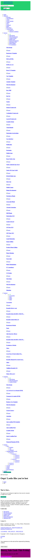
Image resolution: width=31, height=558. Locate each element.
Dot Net (8, 96)
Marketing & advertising (12, 133)
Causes (8, 467)
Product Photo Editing (11, 247)
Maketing (8, 290)
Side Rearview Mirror (11, 333)
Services (5, 33)
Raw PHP (8, 90)
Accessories (12, 295)
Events (7, 468)
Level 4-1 (14, 454)
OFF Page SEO (10, 233)
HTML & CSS (9, 64)
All (10, 34)
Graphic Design (12, 38)
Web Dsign (9, 278)
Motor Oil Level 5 (10, 373)
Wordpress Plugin (10, 196)
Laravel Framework (11, 119)
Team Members (9, 18)
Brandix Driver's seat (11, 308)
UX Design (9, 273)
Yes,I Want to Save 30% (6, 556)
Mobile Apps (12, 39)
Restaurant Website (11, 325)
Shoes (10, 298)
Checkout (11, 450)
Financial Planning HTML (12, 442)
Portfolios (5, 376)
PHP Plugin (9, 213)
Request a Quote (7, 472)
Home (4, 14)
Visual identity (9, 127)
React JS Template (11, 70)
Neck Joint (9, 258)
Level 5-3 (17, 457)
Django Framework (11, 107)
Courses (8, 465)
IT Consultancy (12, 44)
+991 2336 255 (11, 531)
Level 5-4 (17, 460)
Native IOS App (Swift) (12, 170)
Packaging (8, 150)
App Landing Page (11, 427)
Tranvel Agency (10, 410)
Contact (5, 471)
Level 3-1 (11, 452)
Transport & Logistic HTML (13, 396)
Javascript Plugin (10, 201)
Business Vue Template (12, 402)
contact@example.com (6, 527)
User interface (9, 139)
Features (5, 444)
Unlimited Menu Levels (11, 451)
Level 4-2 (14, 459)
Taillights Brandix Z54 (11, 368)
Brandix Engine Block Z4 (12, 319)
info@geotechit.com (8, 3)
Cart (10, 448)
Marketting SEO (13, 42)
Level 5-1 (17, 455)
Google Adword (10, 221)
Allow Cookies (4, 546)
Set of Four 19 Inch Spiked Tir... (14, 353)
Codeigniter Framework (12, 113)
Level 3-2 (11, 463)
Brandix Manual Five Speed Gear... (15, 359)
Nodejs (8, 101)
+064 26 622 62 (19, 531)
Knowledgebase (10, 469)
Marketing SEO (7, 518)
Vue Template (9, 76)
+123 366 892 (4, 531)
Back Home (3, 497)
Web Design (12, 35)
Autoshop (8, 416)
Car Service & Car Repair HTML (14, 390)
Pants (10, 297)
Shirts (10, 299)
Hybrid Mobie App (11, 176)
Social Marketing (10, 238)
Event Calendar (9, 21)
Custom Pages (9, 29)
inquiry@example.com (17, 527)
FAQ (7, 23)
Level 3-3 (11, 464)
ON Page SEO (9, 227)
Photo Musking (10, 253)
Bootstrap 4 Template (11, 53)
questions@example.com (6, 529)
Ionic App (8, 181)
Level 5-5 (17, 461)
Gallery (8, 22)
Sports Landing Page (11, 436)
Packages (8, 17)
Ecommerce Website (11, 345)
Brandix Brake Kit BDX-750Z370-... (15, 313)
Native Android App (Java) (13, 164)
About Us (5, 16)
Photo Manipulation (11, 264)
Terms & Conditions (13, 31)
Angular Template (10, 81)
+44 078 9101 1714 (7, 1)
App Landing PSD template (13, 422)
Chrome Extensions (11, 207)
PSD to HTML (10, 59)
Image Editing (12, 43)
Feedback (8, 25)
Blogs (7, 26)
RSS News (8, 27)
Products (5, 293)
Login (4, 9)
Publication (9, 144)
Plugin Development (14, 40)
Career (7, 19)
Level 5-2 (17, 456)
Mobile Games (9, 187)
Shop (7, 446)
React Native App (10, 159)
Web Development (13, 36)
